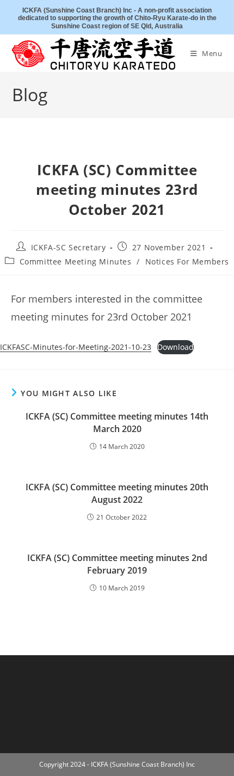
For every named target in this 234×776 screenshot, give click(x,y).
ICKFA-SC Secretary (68, 247)
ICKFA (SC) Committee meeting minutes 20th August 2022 (117, 493)
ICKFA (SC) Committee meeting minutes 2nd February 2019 (117, 564)
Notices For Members (187, 261)
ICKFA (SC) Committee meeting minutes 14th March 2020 (117, 422)
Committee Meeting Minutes (76, 261)
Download (175, 347)
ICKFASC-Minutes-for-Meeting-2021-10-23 (75, 347)
